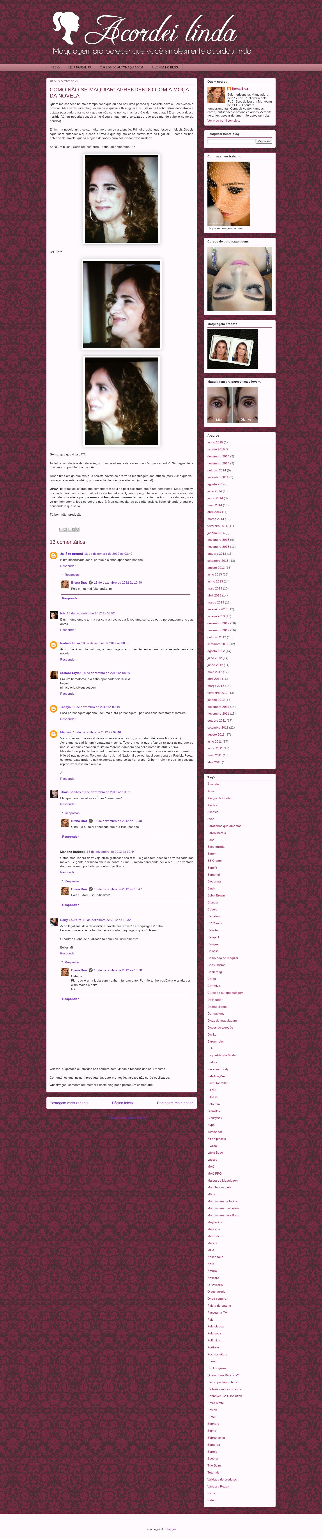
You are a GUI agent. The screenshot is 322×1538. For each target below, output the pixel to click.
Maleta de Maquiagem (223, 1180)
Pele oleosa (215, 1326)
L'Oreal (212, 1145)
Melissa (66, 732)
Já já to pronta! (71, 553)
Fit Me (211, 1090)
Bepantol (213, 874)
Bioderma (214, 881)
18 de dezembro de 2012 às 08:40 (108, 553)
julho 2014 (214, 491)
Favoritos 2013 (217, 1083)
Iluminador (214, 1131)
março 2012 (215, 685)
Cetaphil (213, 937)
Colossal (213, 951)
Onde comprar (217, 1298)
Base (210, 840)
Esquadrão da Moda (221, 1055)
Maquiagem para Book (223, 1215)
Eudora (212, 1062)
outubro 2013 (216, 553)
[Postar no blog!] (65, 529)
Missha (212, 1243)
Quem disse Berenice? (223, 1375)
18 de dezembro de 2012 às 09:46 (97, 732)
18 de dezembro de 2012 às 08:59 (106, 673)
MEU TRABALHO (79, 67)
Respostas (72, 575)
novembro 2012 (218, 630)
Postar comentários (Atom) (127, 1117)
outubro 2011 (216, 720)
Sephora (213, 1423)
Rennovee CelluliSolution (224, 1396)
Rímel (211, 1417)
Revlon (212, 1410)
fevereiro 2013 (217, 609)
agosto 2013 (216, 567)
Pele (210, 1319)
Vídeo (211, 1500)
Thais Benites (70, 792)
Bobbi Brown (216, 895)
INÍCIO (55, 67)
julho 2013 (214, 574)
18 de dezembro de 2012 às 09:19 (96, 707)
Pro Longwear (217, 1368)
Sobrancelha (216, 1437)
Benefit (212, 867)
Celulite (212, 930)
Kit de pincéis (216, 1138)
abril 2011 (214, 762)
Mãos (211, 1194)
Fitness (212, 1097)
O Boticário (215, 1285)
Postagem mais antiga (175, 1103)
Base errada (216, 846)
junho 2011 (215, 748)
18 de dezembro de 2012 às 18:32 (107, 920)
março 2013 (215, 602)
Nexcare (213, 1278)
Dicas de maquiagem (222, 1020)
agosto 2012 (216, 651)
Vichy (211, 1493)
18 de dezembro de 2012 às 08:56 (105, 643)
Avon (210, 819)
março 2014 (215, 519)
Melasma (213, 1229)
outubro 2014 (216, 470)
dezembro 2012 (218, 623)
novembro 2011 (218, 713)
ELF (210, 1048)
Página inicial (123, 1103)
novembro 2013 (218, 546)
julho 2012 (214, 658)
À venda (213, 784)
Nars (210, 1264)
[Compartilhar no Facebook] (73, 529)
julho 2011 (214, 741)
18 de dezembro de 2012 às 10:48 (118, 821)
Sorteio (212, 1451)
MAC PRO (214, 1173)
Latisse (212, 1159)
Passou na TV (217, 1312)
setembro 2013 (217, 560)
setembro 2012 (217, 644)
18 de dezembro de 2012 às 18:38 (118, 970)
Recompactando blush (223, 1382)
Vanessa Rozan (218, 1486)
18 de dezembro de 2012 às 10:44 (111, 851)
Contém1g (214, 972)
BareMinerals (216, 833)
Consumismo (216, 965)
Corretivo (213, 985)
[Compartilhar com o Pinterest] (77, 529)
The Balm (214, 1465)
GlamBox (213, 1111)
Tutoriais (213, 1472)
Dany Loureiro (70, 920)
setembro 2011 (217, 727)
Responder (68, 566)
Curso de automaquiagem (225, 992)
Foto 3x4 (213, 1104)
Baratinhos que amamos (224, 826)
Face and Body (217, 1069)
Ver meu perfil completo (223, 120)
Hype (211, 1124)
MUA (210, 1250)
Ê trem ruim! (216, 1041)
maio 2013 (214, 588)
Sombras (213, 1444)
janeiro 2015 (216, 449)
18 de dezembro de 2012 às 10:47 (118, 889)
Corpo (211, 978)
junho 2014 (215, 498)
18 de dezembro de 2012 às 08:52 (91, 613)
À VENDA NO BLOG (165, 67)
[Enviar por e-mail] (61, 529)
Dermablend (216, 1013)
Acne (210, 791)
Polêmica (213, 1340)
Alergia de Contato (220, 798)
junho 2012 (215, 665)
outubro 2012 (216, 637)
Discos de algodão (220, 1027)
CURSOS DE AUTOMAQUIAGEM (121, 67)
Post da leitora (217, 1354)
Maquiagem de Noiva (222, 1201)
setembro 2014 (217, 477)
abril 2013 (214, 595)
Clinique (213, 944)
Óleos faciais (216, 1291)
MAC (210, 1166)
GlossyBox (214, 1117)
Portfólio (213, 1347)
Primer (212, 1361)
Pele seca (214, 1333)
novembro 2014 (218, 463)
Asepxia (212, 812)
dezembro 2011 (218, 706)
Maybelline (214, 1222)
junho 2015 (215, 442)
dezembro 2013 (218, 539)
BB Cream (214, 860)
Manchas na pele (219, 1187)
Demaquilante (217, 1006)
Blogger (170, 1529)
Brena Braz (79, 582)
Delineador (215, 999)
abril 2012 (214, 678)
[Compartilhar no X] (69, 529)
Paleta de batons (219, 1305)
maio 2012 (214, 672)
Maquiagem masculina (223, 1208)
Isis (62, 613)
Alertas (212, 805)
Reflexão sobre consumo (224, 1389)
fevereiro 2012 (217, 692)
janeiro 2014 (216, 533)
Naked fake (215, 1257)
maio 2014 (214, 505)
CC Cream (214, 923)
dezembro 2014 (218, 456)
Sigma (211, 1430)
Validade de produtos (222, 1479)
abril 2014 (214, 512)
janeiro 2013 (216, 616)
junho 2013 (215, 581)
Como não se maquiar (222, 958)
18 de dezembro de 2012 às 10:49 (118, 582)
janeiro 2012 (216, 699)
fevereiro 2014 (217, 526)
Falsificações (216, 1076)
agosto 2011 (216, 734)
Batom (211, 853)
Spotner (212, 1458)
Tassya (65, 707)
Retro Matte (215, 1403)
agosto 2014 (216, 484)
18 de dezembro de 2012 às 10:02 (106, 792)
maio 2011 (214, 755)
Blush (211, 888)
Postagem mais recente (69, 1103)
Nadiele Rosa (70, 643)
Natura (212, 1271)
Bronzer (212, 902)
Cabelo (212, 909)
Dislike (211, 1034)
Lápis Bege (215, 1152)
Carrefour (214, 916)
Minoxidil (213, 1236)
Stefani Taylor (70, 673)
